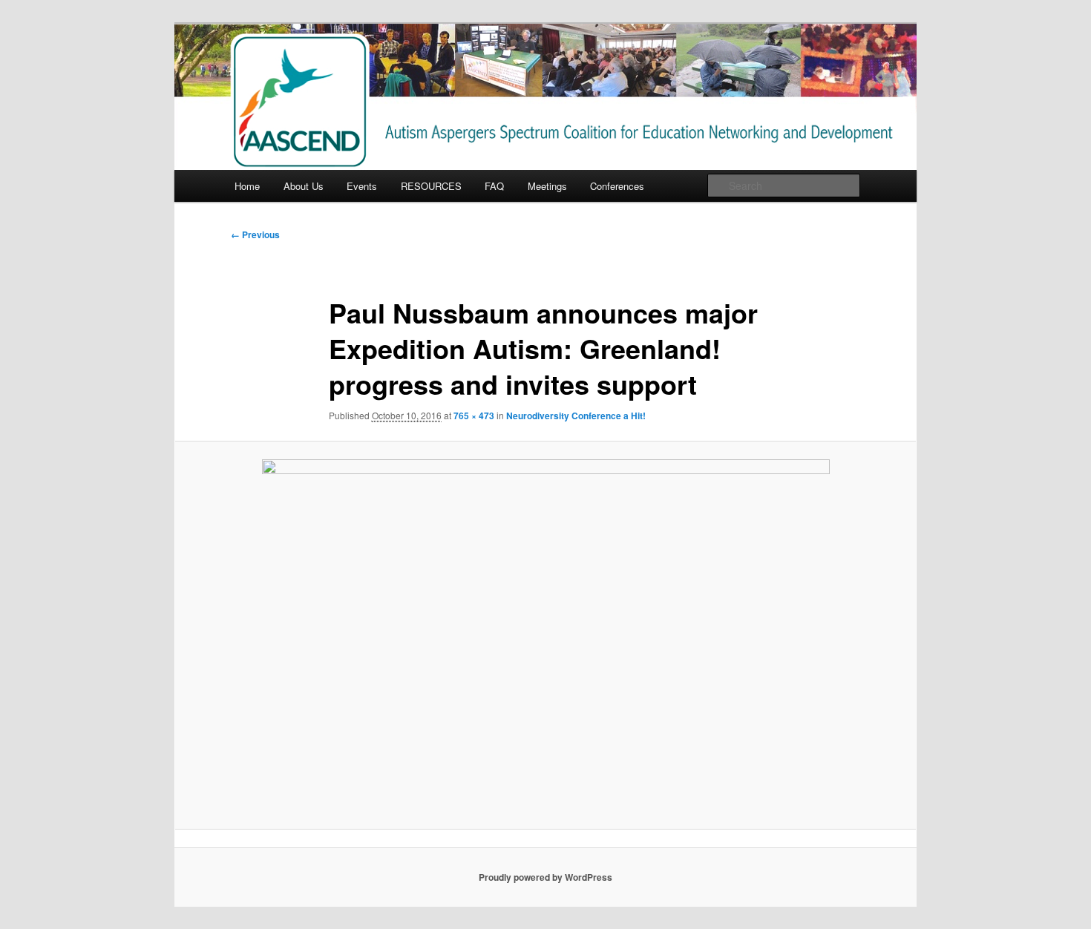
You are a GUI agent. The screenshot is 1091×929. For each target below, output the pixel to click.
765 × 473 (473, 415)
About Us (304, 186)
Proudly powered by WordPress (545, 877)
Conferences (617, 186)
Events (362, 186)
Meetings (547, 186)
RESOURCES (431, 186)
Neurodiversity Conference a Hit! (576, 415)
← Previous (255, 234)
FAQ (494, 186)
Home (247, 186)
